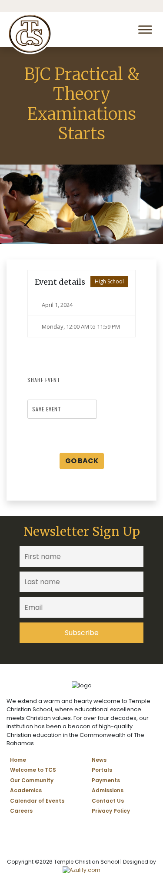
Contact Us (108, 800)
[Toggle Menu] (145, 29)
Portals (102, 770)
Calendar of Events (37, 800)
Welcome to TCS (33, 770)
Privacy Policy (111, 810)
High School (109, 281)
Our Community (31, 780)
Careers (21, 810)
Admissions (107, 790)
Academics (26, 790)
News (99, 760)
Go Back (81, 461)
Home (18, 760)
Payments (106, 780)
